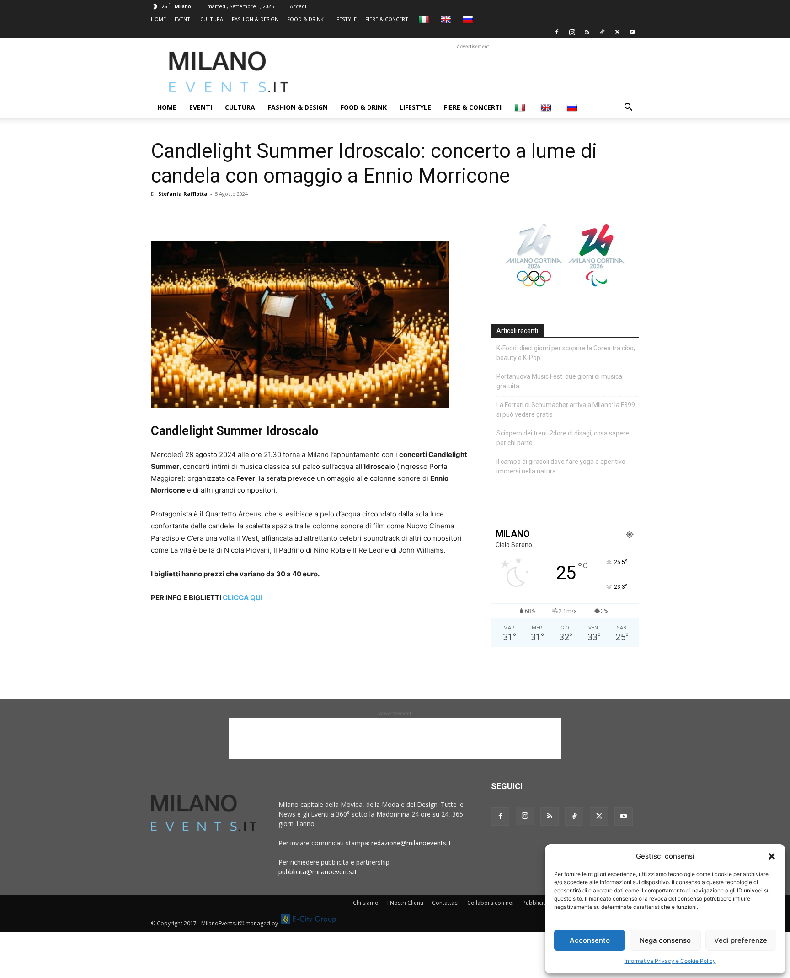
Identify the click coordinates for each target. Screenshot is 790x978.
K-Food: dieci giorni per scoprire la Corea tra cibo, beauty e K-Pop (565, 352)
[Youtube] (632, 32)
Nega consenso (665, 940)
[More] (265, 214)
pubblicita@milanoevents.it (317, 871)
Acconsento (590, 940)
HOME (158, 19)
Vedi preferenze (740, 940)
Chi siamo (366, 903)
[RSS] (587, 32)
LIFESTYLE (344, 19)
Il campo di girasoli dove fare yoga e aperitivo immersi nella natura (560, 466)
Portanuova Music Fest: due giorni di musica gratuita (559, 381)
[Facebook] (557, 32)
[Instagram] (572, 32)
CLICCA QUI (242, 597)
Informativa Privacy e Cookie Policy (670, 960)
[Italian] (425, 19)
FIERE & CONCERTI (387, 19)
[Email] (244, 214)
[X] (617, 32)
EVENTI (183, 19)
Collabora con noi (490, 903)
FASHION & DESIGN (255, 19)
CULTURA (211, 19)
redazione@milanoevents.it (411, 842)
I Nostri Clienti (405, 903)
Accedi (298, 6)
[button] (771, 856)
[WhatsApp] (202, 214)
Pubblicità (535, 903)
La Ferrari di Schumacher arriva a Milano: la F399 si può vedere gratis (565, 409)
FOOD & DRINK (305, 19)
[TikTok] (602, 32)
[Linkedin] (223, 214)
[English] (447, 19)
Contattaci (445, 903)
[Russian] (468, 19)
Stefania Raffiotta (183, 193)
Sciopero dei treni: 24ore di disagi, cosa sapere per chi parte (562, 438)
